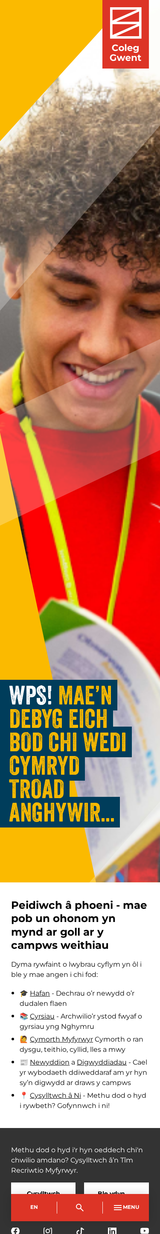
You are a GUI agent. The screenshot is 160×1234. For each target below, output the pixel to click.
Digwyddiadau (102, 1062)
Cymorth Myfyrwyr (61, 1039)
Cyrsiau (42, 1016)
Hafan (40, 993)
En (34, 1207)
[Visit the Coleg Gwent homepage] (125, 34)
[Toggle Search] (80, 1207)
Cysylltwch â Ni (55, 1095)
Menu (131, 1207)
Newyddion (50, 1062)
